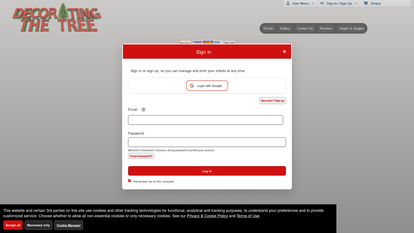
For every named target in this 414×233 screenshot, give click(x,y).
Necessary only (38, 225)
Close (284, 51)
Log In (207, 171)
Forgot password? (141, 156)
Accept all (13, 225)
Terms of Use (248, 215)
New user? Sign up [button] (272, 100)
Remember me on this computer (153, 181)
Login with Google (209, 85)
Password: (136, 133)
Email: (133, 109)
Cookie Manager (69, 225)
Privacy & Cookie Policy (207, 215)
